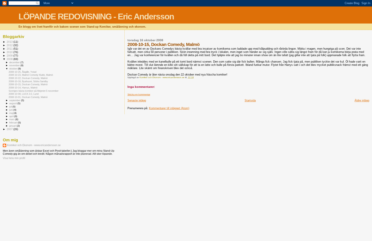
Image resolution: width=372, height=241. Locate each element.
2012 (10, 45)
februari (13, 122)
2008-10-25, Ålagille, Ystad (22, 72)
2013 (10, 41)
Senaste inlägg (136, 100)
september (15, 100)
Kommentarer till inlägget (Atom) (169, 108)
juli (10, 106)
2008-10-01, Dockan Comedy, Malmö (28, 97)
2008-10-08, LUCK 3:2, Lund (24, 94)
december (14, 62)
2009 (10, 55)
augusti (13, 103)
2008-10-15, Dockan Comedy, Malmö (28, 84)
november (14, 65)
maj (11, 113)
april (11, 116)
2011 (10, 48)
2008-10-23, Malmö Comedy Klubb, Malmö (31, 75)
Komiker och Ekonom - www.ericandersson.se (34, 145)
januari (13, 125)
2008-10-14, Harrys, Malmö (23, 87)
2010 (10, 52)
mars (12, 119)
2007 (10, 129)
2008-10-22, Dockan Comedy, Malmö (28, 78)
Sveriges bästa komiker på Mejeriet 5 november (34, 91)
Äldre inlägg (362, 100)
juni (11, 110)
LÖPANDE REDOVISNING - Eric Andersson (96, 16)
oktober (13, 68)
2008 (10, 59)
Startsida (250, 100)
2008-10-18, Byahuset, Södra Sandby (28, 81)
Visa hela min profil (14, 158)
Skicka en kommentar (138, 94)
